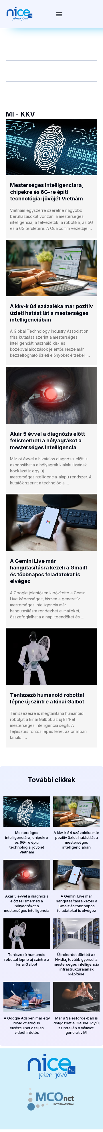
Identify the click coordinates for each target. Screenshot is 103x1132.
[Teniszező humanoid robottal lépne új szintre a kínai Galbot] (51, 656)
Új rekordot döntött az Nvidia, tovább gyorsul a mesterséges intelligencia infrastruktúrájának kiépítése (76, 964)
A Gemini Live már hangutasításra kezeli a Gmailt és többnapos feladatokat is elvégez (76, 903)
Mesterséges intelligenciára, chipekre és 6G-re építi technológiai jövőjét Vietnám (46, 192)
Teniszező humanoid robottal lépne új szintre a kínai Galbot (26, 959)
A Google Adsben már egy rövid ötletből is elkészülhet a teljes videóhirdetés (27, 1025)
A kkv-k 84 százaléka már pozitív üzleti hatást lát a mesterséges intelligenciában (51, 313)
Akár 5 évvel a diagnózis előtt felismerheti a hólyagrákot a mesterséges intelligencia (47, 440)
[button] (59, 14)
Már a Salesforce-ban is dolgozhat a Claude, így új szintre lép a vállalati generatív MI (77, 1025)
